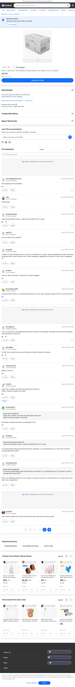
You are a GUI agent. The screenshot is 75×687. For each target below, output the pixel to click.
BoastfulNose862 (12, 289)
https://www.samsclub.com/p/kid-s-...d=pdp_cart (17, 100)
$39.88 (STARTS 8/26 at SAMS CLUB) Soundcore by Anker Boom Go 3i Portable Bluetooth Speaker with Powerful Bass (11, 620)
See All (60, 556)
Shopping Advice (53, 10)
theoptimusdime (11, 214)
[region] (37, 680)
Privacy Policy (40, 677)
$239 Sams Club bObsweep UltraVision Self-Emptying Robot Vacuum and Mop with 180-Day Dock (48, 620)
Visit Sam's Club (37, 80)
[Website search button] (68, 5)
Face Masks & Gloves (31, 546)
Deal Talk (17, 14)
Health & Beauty (11, 546)
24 (6, 67)
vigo (7, 197)
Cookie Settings (31, 683)
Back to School (11, 10)
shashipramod (11, 365)
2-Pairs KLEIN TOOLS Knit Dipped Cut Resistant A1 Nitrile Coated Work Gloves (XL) (29, 576)
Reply (12, 190)
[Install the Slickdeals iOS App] (59, 663)
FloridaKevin (10, 327)
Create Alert (13, 24)
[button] (8, 67)
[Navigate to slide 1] (37, 60)
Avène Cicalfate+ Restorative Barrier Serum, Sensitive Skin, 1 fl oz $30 (11, 576)
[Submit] (4, 154)
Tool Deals (33, 10)
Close (44, 683)
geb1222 (9, 232)
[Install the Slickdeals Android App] (59, 657)
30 (25, 590)
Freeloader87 (10, 407)
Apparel (63, 10)
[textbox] (35, 137)
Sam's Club (48, 546)
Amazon (5, 586)
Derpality (9, 249)
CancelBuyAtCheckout (13, 179)
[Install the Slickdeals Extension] (59, 652)
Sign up (24, 161)
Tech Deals (42, 10)
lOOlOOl (8, 384)
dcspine (8, 270)
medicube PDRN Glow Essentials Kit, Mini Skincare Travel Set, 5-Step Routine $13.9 (49, 576)
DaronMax (9, 347)
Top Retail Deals (22, 10)
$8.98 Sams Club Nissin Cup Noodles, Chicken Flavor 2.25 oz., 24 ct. (30, 620)
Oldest (42, 149)
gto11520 (9, 511)
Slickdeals (4, 14)
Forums (11, 14)
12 (62, 590)
